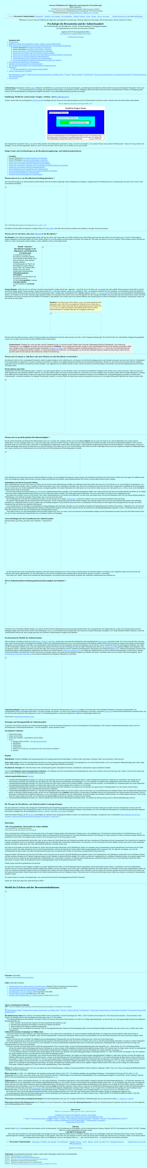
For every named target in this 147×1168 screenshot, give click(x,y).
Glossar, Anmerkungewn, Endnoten (20, 71)
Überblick (47, 16)
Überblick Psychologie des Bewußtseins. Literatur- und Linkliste (75, 1115)
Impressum (51, 11)
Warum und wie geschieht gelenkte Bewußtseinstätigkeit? (31, 56)
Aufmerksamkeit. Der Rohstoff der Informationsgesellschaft (27, 988)
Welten (54, 88)
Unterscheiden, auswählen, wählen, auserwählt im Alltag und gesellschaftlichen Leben (75, 1117)
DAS (18, 1128)
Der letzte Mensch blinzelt (17, 993)
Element (67, 74)
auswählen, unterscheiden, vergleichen (39, 49)
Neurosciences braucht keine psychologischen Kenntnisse (112, 74)
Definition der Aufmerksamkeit (24, 1155)
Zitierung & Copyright (90, 13)
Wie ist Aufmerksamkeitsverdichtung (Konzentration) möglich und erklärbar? (37, 60)
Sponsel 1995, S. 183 (40, 225)
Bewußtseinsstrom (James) (17, 74)
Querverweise (13, 78)
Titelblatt (76, 16)
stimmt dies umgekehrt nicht (72, 650)
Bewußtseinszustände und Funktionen (39, 47)
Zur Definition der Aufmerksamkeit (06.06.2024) (75, 34)
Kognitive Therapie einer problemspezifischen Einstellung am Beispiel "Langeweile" (31, 816)
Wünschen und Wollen (38, 1118)
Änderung (90, 9)
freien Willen (37, 1088)
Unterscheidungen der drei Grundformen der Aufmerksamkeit (32, 58)
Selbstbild (96, 1118)
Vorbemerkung (13, 42)
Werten (27, 1118)
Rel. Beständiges (66, 16)
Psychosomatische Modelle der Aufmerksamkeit (24, 62)
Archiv (88, 16)
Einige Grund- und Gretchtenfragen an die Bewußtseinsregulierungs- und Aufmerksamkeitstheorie (40, 46)
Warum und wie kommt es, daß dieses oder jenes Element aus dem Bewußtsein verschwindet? (42, 55)
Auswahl (76, 709)
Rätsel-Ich (123, 1098)
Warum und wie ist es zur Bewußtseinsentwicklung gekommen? (33, 51)
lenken (11, 739)
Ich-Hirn (130, 1098)
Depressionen (108, 711)
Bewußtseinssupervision (38, 741)
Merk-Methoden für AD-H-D (130, 815)
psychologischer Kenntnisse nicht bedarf (17, 654)
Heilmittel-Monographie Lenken (24, 716)
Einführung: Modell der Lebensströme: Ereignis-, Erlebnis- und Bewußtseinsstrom (35, 44)
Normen (63, 1118)
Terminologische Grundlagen (95, 1120)
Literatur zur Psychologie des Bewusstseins (19, 977)
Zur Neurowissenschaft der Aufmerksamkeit (23, 990)
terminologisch (37, 100)
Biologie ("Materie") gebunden (45, 641)
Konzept (82, 16)
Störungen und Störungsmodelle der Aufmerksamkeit (25, 64)
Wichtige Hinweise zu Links (121, 16)
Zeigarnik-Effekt (104, 293)
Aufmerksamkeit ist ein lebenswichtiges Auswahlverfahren (27, 986)
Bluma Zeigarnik (77, 74)
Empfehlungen (138, 16)
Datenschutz (39, 16)
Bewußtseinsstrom (62, 97)
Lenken (49, 1118)
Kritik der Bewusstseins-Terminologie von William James (45, 74)
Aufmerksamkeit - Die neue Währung (21, 992)
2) (121, 1050)
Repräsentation (103, 641)
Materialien (12, 67)
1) (20, 1050)
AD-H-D (31, 815)
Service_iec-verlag (103, 16)
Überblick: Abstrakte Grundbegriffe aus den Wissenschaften (65, 1120)
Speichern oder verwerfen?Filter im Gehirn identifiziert (26, 995)
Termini (32, 88)
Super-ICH (53, 308)
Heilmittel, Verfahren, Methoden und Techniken (52, 811)
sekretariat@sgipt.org (75, 13)
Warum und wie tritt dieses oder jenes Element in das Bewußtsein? (34, 53)
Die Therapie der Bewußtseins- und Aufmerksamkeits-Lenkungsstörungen (32, 65)
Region (94, 16)
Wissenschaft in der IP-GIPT (75, 1122)
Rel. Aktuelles (55, 16)
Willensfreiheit (49, 228)
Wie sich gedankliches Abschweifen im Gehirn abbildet (30, 69)
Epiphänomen (88, 74)
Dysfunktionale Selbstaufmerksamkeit (79, 1118)
